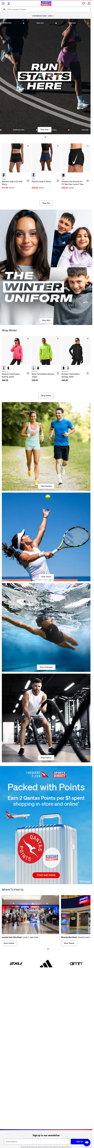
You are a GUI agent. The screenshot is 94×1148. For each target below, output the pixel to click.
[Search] (4, 9)
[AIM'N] (76, 963)
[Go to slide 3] (49, 194)
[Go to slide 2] (47, 137)
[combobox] (46, 9)
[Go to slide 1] (45, 137)
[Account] (8, 3)
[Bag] (89, 3)
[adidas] (46, 963)
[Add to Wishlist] (28, 146)
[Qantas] (46, 825)
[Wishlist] (83, 3)
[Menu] (3, 3)
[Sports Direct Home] (46, 3)
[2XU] (16, 963)
